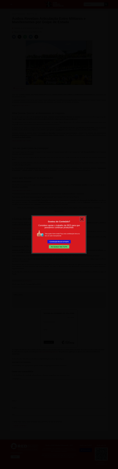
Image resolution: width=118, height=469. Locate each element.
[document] (59, 234)
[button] (82, 219)
